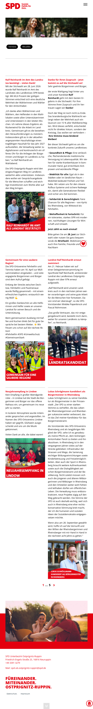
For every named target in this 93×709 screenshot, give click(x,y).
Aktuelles (26, 46)
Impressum (25, 694)
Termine (12, 46)
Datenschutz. (12, 694)
